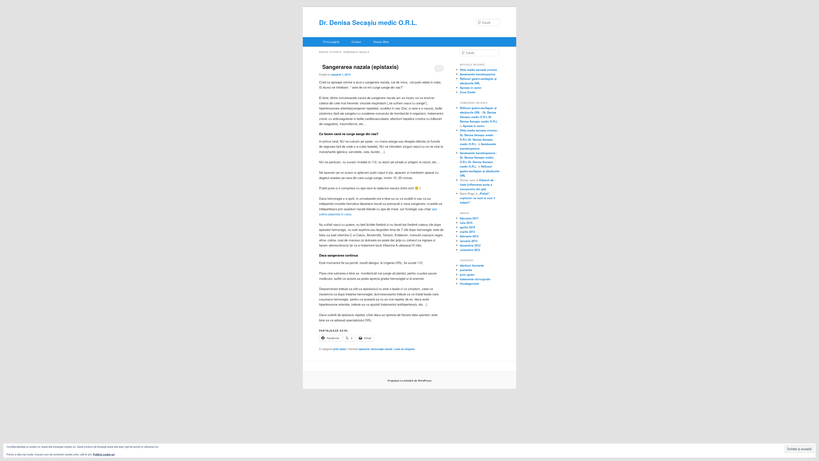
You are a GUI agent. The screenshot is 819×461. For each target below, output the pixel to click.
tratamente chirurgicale (475, 279)
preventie (466, 270)
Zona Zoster (468, 92)
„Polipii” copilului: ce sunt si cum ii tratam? (477, 197)
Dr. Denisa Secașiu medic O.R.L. (368, 22)
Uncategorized (469, 284)
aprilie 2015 (467, 227)
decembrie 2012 (470, 245)
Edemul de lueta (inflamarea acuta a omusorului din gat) (477, 184)
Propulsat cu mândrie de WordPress (409, 380)
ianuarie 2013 (468, 241)
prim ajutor (340, 349)
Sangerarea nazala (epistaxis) (360, 67)
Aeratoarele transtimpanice (477, 74)
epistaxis (364, 349)
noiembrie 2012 (470, 250)
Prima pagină (331, 42)
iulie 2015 (466, 223)
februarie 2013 (469, 236)
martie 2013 (467, 232)
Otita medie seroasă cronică (478, 70)
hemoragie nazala (381, 349)
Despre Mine (381, 42)
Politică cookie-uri (104, 454)
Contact (356, 42)
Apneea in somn (470, 88)
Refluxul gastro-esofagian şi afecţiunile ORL (480, 170)
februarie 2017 (469, 218)
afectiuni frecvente (472, 265)
